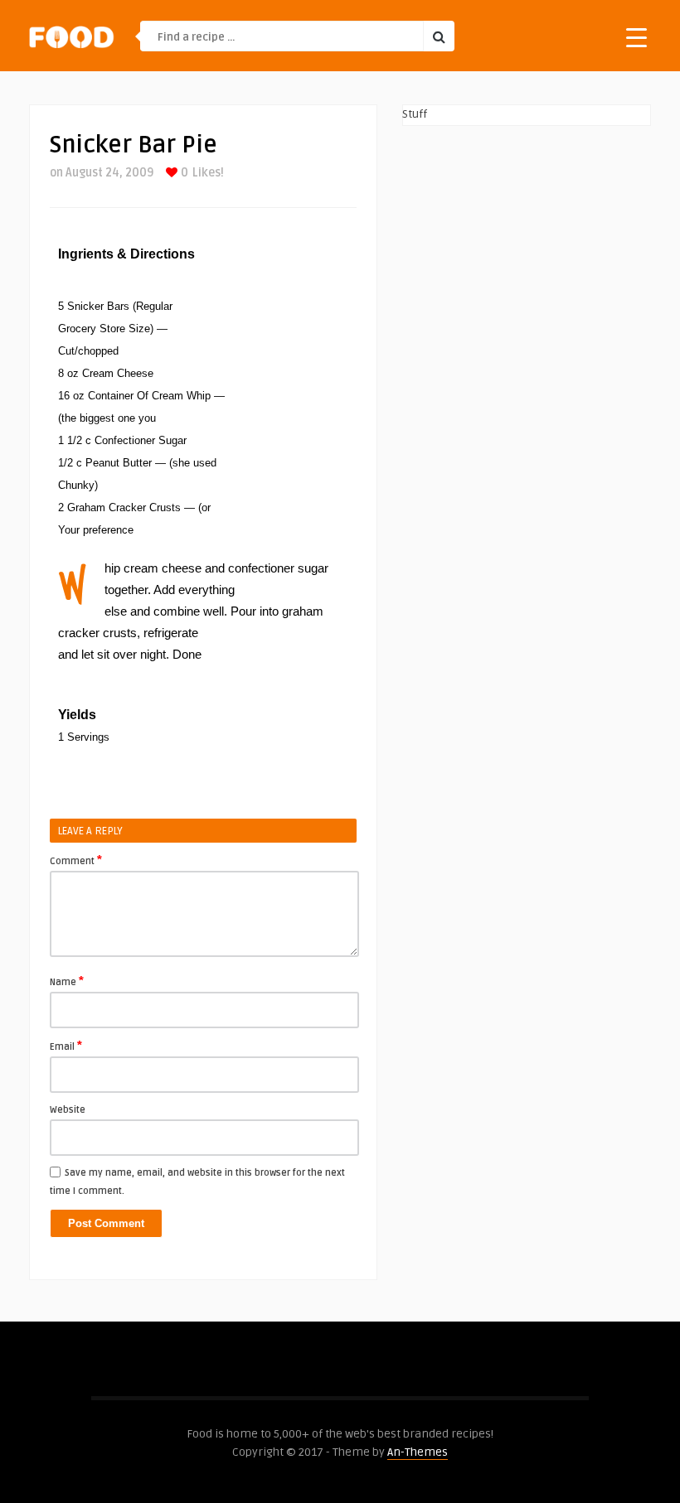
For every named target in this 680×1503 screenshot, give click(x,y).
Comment (76, 860)
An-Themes (417, 1452)
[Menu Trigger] (636, 37)
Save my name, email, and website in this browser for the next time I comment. (197, 1181)
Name (67, 981)
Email (66, 1045)
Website (67, 1109)
